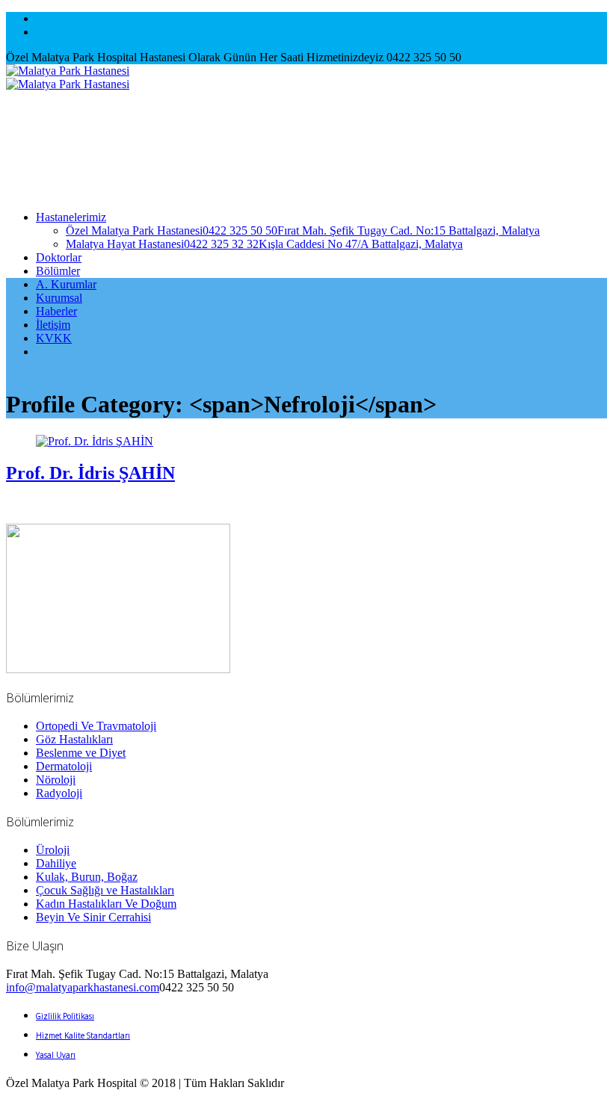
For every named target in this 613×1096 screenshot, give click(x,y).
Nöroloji (56, 779)
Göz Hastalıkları (74, 739)
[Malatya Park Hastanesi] (67, 77)
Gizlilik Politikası (65, 1016)
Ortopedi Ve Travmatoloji (96, 725)
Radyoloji (59, 793)
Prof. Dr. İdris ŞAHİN (90, 473)
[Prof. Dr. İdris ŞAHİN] (94, 441)
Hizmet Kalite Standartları (83, 1035)
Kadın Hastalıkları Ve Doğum (106, 903)
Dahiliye (56, 863)
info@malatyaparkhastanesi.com (82, 987)
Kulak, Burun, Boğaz (87, 876)
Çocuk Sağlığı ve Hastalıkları (105, 890)
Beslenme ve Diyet (81, 752)
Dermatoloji (64, 766)
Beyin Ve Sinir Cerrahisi (93, 917)
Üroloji (53, 849)
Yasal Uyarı (56, 1055)
